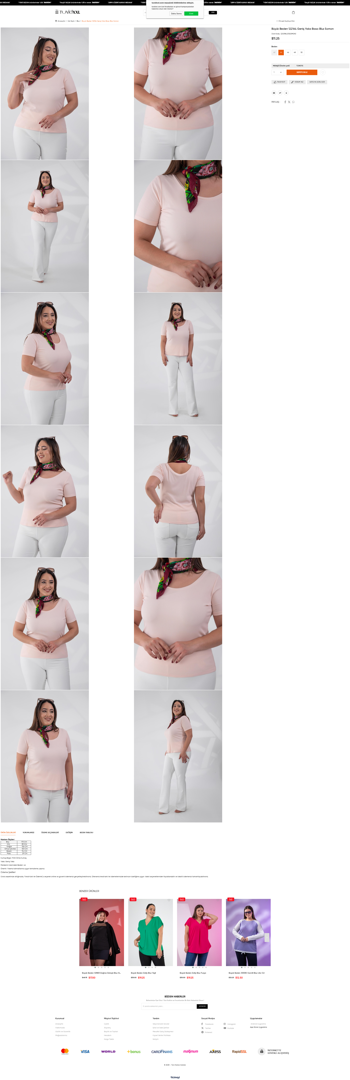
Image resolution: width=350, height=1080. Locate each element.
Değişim (69, 833)
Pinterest (208, 1032)
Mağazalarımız (61, 1035)
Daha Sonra (176, 13)
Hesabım (107, 1035)
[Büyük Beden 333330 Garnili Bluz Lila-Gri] (248, 932)
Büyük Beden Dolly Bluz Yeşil (143, 973)
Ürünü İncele (101, 967)
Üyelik (106, 1024)
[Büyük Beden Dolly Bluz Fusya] (199, 932)
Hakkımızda (60, 1028)
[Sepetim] (293, 13)
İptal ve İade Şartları (161, 1028)
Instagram (231, 1024)
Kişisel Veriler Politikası (162, 1035)
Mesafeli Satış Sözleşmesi (163, 1032)
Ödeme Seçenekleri (50, 833)
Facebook (285, 102)
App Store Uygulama (258, 1027)
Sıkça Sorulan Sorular (161, 1024)
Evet (191, 13)
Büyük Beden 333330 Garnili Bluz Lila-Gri (247, 973)
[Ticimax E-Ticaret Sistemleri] (175, 1077)
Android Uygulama (258, 1024)
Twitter (289, 102)
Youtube (230, 1028)
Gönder (202, 1006)
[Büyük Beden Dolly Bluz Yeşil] (150, 932)
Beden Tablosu (86, 833)
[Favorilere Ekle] (323, 72)
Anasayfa (59, 1024)
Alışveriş (107, 1028)
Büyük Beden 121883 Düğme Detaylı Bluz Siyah (101, 973)
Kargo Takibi (109, 1039)
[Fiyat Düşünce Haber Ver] (286, 92)
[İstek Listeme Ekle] (274, 92)
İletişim (155, 1039)
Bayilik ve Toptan (111, 1032)
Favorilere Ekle (120, 900)
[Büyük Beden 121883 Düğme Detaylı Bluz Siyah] (101, 932)
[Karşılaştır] (280, 92)
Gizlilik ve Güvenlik (62, 1032)
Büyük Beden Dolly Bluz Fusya (193, 973)
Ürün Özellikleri (8, 833)
